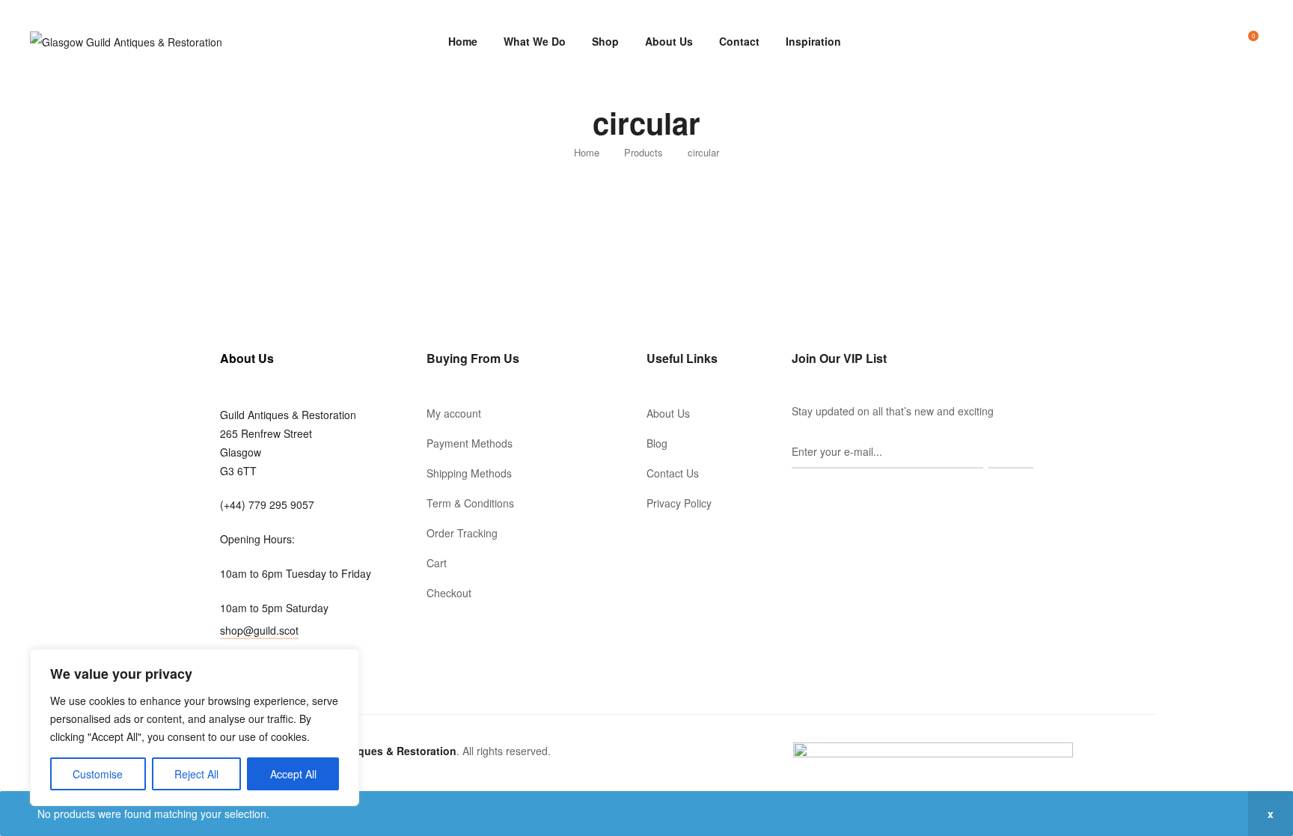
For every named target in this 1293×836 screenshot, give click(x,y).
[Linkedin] (840, 495)
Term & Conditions (470, 502)
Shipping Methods (469, 473)
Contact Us (672, 473)
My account (454, 413)
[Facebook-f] (798, 495)
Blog (656, 443)
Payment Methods (470, 443)
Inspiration (813, 41)
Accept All (293, 773)
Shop (605, 41)
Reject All (196, 773)
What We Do (535, 41)
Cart (437, 562)
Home (462, 41)
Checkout (449, 592)
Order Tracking (462, 532)
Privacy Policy (679, 502)
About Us (669, 41)
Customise (98, 773)
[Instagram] (819, 495)
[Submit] (1010, 452)
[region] (194, 727)
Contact (739, 41)
